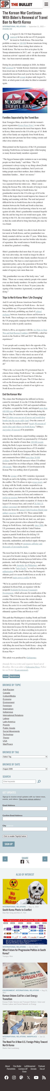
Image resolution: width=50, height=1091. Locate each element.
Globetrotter (31, 657)
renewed (13, 37)
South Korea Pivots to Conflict (17, 910)
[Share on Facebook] (22, 862)
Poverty (6, 725)
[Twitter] (28, 1077)
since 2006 (39, 525)
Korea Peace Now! (26, 125)
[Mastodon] (21, 1077)
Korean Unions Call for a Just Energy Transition (20, 997)
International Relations (14, 26)
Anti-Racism (8, 690)
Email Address (9, 805)
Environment (8, 702)
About (7, 1066)
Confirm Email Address (12, 815)
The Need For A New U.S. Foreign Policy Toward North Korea (25, 1043)
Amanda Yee (7, 29)
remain (22, 77)
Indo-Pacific (21, 568)
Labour (6, 718)
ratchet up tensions (10, 497)
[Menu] (46, 4)
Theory (6, 738)
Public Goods (9, 728)
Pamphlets (11, 1069)
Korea (5, 676)
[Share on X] (27, 862)
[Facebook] (6, 1077)
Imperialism (8, 709)
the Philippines (31, 565)
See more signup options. (29, 799)
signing (14, 475)
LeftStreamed (29, 1066)
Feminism (7, 706)
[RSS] (44, 1077)
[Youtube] (36, 1077)
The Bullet (17, 1066)
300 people (7, 466)
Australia (20, 565)
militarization (8, 571)
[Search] (39, 781)
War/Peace (8, 744)
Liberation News (33, 666)
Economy (7, 699)
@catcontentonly (21, 670)
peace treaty (37, 482)
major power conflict (21, 577)
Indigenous (8, 712)
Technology (8, 734)
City (8, 826)
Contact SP (23, 1069)
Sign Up (9, 844)
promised (9, 67)
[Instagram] (14, 1077)
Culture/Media (9, 696)
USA (5, 741)
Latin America (9, 722)
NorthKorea (14, 676)
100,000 (22, 43)
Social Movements (11, 731)
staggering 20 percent (11, 429)
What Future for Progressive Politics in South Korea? (24, 951)
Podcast (41, 1066)
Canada (6, 693)
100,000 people (37, 442)
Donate (34, 1069)
